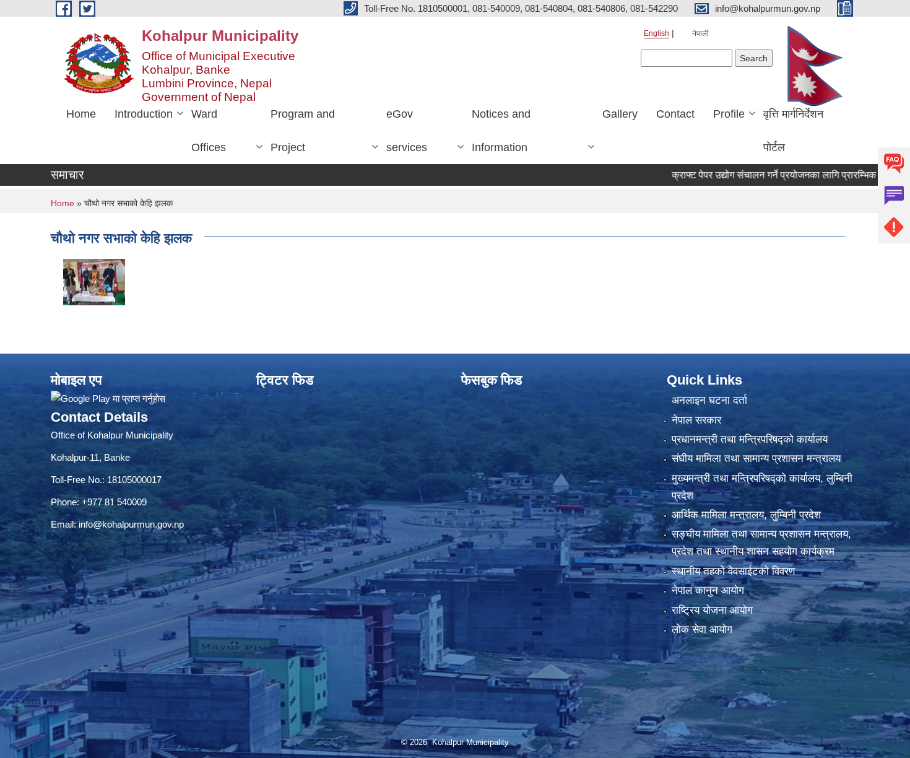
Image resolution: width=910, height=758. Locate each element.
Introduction (144, 114)
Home (81, 114)
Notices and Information (501, 131)
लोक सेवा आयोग (702, 629)
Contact (675, 114)
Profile (729, 114)
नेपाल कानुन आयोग (708, 590)
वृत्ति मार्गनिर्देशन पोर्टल (793, 131)
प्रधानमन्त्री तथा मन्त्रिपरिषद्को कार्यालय (750, 439)
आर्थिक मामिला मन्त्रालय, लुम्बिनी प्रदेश (746, 515)
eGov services (406, 131)
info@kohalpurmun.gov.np (131, 524)
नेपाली (700, 33)
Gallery (620, 114)
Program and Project (303, 131)
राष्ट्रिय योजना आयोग (712, 610)
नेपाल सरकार (696, 420)
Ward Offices (208, 131)
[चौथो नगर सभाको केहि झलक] (94, 281)
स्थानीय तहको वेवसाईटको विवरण (733, 571)
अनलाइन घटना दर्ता (709, 400)
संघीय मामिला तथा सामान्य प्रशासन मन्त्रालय (756, 458)
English (656, 33)
